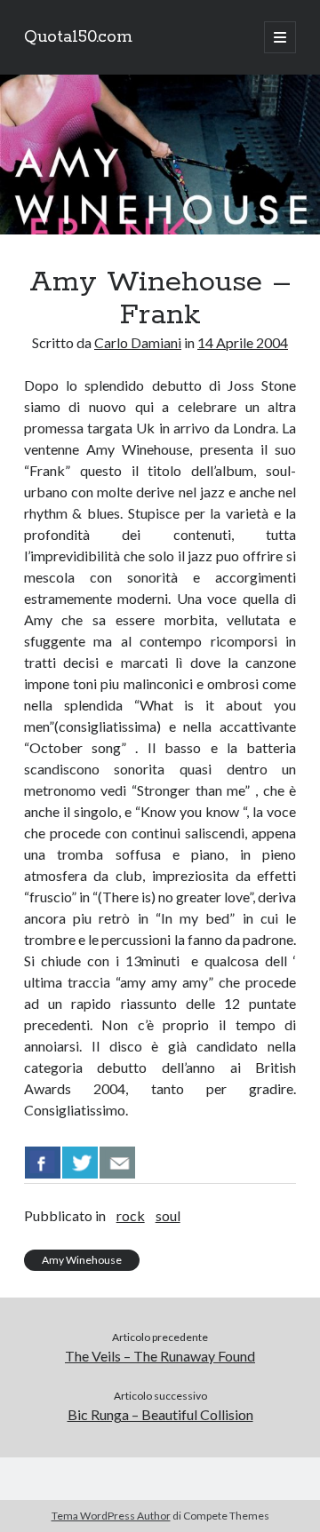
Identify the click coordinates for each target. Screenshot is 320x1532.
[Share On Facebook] (42, 1163)
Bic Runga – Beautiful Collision (160, 1414)
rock (130, 1215)
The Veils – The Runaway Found (160, 1355)
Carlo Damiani (137, 342)
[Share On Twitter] (80, 1163)
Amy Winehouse (82, 1259)
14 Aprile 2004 (242, 342)
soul (168, 1215)
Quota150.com (78, 37)
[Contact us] (117, 1163)
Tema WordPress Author (111, 1515)
